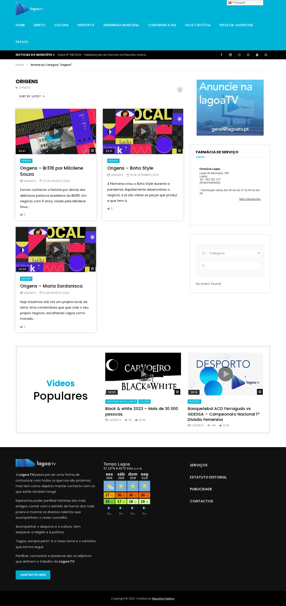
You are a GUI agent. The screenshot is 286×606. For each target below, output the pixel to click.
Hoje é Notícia (197, 25)
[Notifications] (256, 54)
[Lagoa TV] (29, 8)
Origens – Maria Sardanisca (51, 286)
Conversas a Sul (162, 25)
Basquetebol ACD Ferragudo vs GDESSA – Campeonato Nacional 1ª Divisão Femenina (223, 414)
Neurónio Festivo (163, 598)
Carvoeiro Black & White (121, 401)
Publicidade (201, 489)
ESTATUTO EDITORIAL (208, 477)
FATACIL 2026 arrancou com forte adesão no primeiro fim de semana (102, 55)
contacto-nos (33, 575)
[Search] (265, 54)
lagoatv (30, 181)
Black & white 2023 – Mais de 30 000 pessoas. (141, 411)
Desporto (86, 25)
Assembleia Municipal (121, 25)
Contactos (201, 501)
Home (20, 25)
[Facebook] (221, 54)
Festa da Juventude (236, 25)
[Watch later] (248, 54)
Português (239, 2)
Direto (39, 25)
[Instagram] (239, 54)
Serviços (199, 465)
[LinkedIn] (230, 54)
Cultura (61, 25)
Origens (26, 160)
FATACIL (22, 42)
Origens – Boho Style (130, 168)
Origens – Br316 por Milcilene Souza (51, 171)
